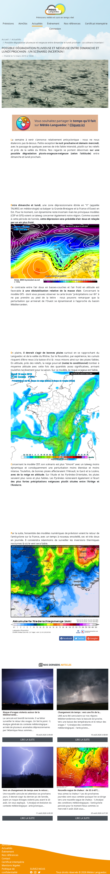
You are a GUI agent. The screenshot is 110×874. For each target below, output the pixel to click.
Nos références (72, 23)
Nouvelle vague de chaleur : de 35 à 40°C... (79, 790)
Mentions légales (11, 865)
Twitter (80, 638)
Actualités (37, 23)
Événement (53, 23)
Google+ (94, 638)
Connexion (55, 28)
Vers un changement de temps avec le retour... (26, 790)
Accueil (5, 39)
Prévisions (8, 23)
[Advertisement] (55, 181)
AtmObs (22, 23)
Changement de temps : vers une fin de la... (79, 712)
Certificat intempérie (96, 23)
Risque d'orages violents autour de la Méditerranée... (21, 713)
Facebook (67, 638)
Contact (6, 858)
